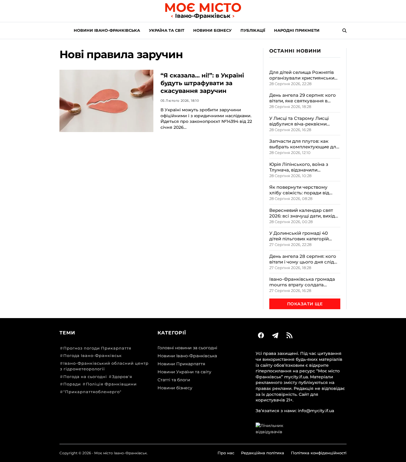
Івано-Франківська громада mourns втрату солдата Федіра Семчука (302, 282)
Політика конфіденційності (319, 452)
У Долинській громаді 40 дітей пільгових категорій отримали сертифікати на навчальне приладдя (299, 236)
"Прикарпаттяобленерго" (92, 391)
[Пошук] (344, 30)
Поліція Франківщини (111, 384)
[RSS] (289, 335)
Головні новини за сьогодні (187, 347)
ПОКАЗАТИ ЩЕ (304, 304)
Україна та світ (166, 30)
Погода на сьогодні (85, 376)
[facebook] (261, 335)
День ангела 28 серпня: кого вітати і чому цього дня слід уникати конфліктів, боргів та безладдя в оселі (303, 259)
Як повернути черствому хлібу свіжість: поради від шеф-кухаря (299, 190)
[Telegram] (275, 335)
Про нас (226, 452)
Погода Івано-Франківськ (92, 355)
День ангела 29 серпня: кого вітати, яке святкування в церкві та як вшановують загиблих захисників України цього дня (303, 98)
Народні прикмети (297, 30)
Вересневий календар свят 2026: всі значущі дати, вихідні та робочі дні (304, 213)
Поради (72, 384)
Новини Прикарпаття (181, 363)
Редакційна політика (262, 452)
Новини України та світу (184, 371)
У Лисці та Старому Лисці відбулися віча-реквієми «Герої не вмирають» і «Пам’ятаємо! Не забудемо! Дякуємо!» (301, 121)
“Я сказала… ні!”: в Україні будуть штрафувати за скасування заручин (202, 83)
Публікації (252, 30)
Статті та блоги (174, 379)
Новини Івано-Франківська (107, 30)
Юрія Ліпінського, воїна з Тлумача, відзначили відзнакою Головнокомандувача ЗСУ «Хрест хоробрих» (300, 167)
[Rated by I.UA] (301, 429)
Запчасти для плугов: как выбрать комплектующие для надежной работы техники (304, 144)
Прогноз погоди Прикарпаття (97, 348)
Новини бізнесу (212, 30)
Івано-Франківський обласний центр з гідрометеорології (104, 366)
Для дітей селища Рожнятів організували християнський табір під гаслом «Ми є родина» (303, 75)
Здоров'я (122, 376)
